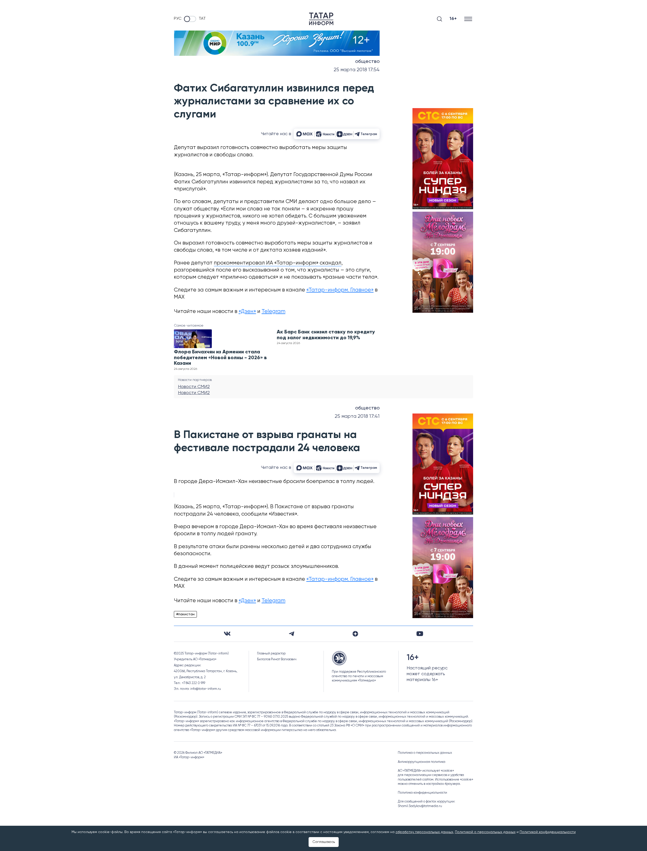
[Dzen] (355, 633)
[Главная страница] (321, 19)
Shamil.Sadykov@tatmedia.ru (420, 806)
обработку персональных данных (424, 832)
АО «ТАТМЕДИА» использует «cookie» (426, 770)
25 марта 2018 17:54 (357, 69)
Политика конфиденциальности (422, 792)
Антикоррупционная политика (421, 762)
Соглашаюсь (323, 842)
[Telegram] (291, 634)
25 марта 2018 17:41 (357, 416)
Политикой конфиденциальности (548, 832)
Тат (202, 19)
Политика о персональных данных (425, 753)
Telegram (273, 311)
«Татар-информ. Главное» (340, 290)
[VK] (227, 633)
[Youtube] (420, 634)
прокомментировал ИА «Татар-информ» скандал (277, 263)
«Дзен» (247, 311)
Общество (367, 61)
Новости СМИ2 (194, 386)
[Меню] (468, 19)
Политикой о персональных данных (485, 832)
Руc (177, 19)
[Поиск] (439, 18)
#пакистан (185, 614)
